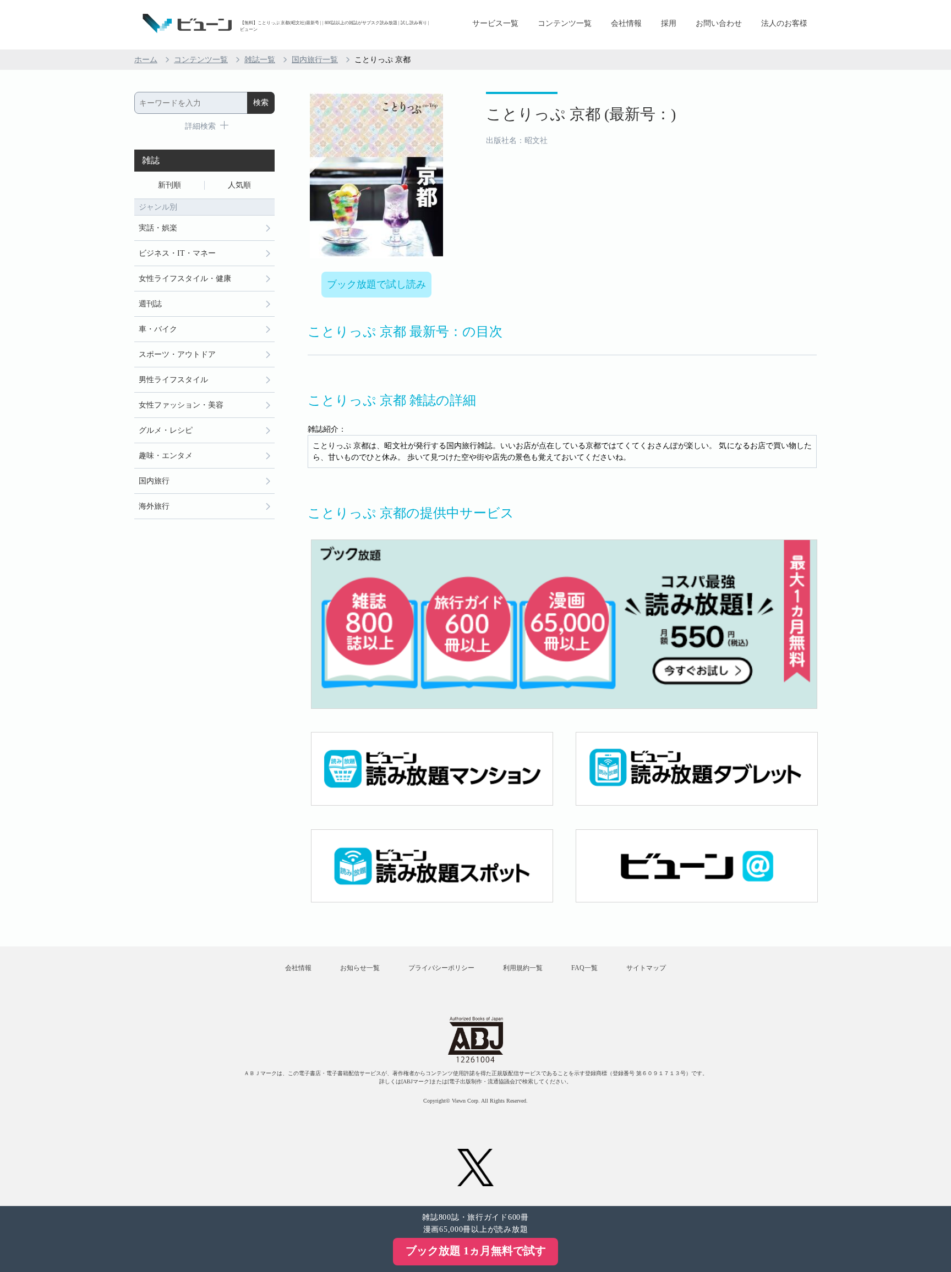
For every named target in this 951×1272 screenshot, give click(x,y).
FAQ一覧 (584, 968)
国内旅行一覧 (315, 60)
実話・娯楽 (158, 228)
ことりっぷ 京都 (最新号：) (581, 114)
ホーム (145, 60)
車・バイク (158, 329)
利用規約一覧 (523, 968)
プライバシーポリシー (441, 968)
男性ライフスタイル (173, 380)
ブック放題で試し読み (376, 284)
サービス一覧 (495, 23)
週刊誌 (150, 304)
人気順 (239, 185)
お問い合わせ (719, 23)
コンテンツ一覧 (565, 23)
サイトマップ (646, 968)
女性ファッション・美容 (181, 405)
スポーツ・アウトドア (177, 354)
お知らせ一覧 (360, 968)
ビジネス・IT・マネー (177, 253)
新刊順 (169, 185)
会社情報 (626, 23)
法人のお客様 (784, 23)
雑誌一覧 (259, 60)
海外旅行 (154, 506)
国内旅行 (154, 481)
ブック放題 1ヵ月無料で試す (476, 1251)
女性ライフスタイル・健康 (185, 278)
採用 (668, 23)
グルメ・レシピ (166, 430)
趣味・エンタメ (166, 455)
